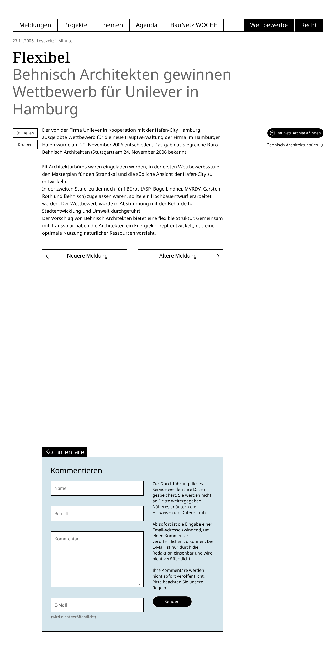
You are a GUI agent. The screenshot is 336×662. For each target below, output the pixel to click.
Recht (309, 25)
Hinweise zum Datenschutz (180, 512)
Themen (111, 25)
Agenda (147, 25)
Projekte (75, 25)
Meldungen (35, 25)
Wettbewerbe (269, 25)
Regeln (159, 588)
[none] (295, 133)
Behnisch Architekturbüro (293, 145)
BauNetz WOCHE (193, 25)
